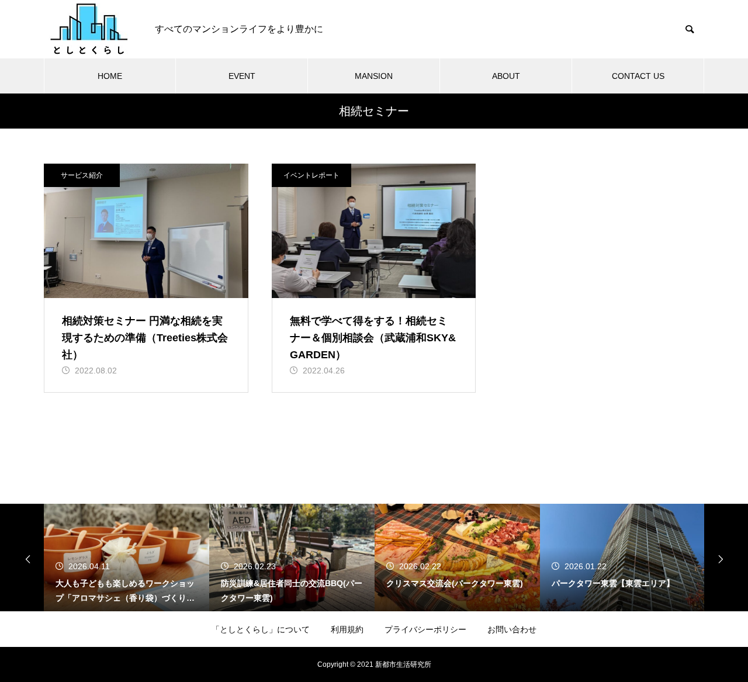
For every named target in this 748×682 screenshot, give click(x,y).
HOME (110, 76)
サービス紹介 (82, 175)
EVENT (241, 76)
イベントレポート (311, 175)
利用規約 (347, 629)
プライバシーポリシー (425, 629)
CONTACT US (638, 76)
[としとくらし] (87, 29)
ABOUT (506, 76)
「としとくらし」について (261, 629)
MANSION (374, 76)
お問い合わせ (511, 629)
